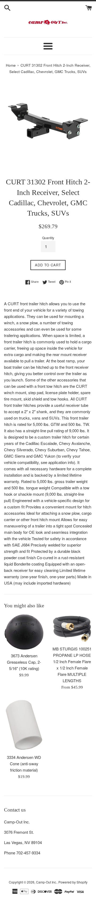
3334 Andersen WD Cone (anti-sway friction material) (24, 763)
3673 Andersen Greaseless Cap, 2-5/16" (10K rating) (24, 662)
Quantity (48, 237)
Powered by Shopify (72, 882)
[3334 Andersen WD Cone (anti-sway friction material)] (24, 724)
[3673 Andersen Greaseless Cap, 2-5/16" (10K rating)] (24, 632)
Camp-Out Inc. (46, 882)
